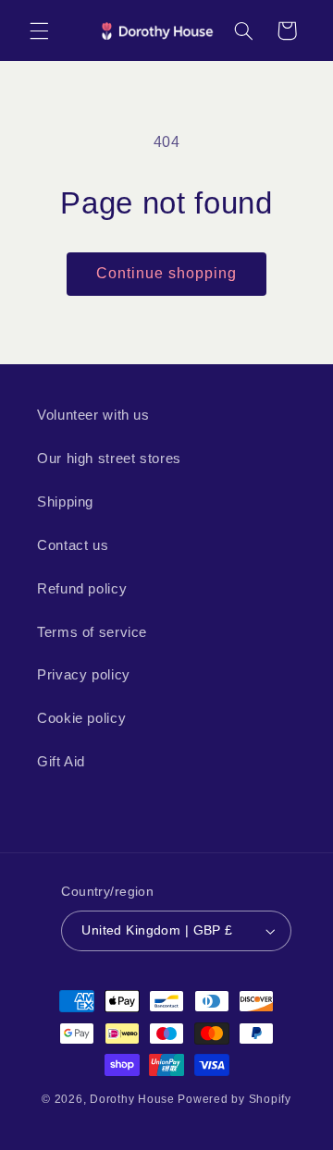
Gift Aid (61, 761)
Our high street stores (109, 458)
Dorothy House (132, 1099)
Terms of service (92, 632)
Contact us (72, 545)
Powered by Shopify (234, 1099)
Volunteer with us (93, 415)
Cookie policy (81, 718)
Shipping (65, 502)
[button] (39, 30)
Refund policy (82, 588)
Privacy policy (83, 674)
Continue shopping (167, 273)
